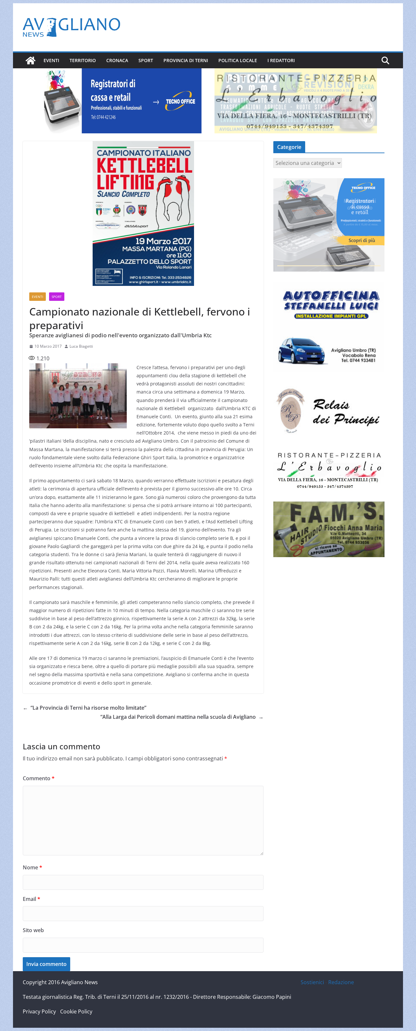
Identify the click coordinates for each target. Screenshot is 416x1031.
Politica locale (237, 60)
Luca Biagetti (81, 346)
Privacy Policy (39, 1011)
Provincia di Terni (185, 60)
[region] (120, 100)
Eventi (51, 60)
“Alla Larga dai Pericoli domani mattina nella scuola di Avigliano (182, 716)
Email (31, 899)
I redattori (281, 60)
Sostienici (312, 982)
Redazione (341, 982)
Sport (145, 60)
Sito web (33, 930)
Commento (39, 778)
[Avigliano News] (30, 60)
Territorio (83, 60)
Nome (32, 867)
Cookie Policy (76, 1011)
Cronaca (117, 60)
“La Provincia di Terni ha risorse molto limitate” (84, 707)
